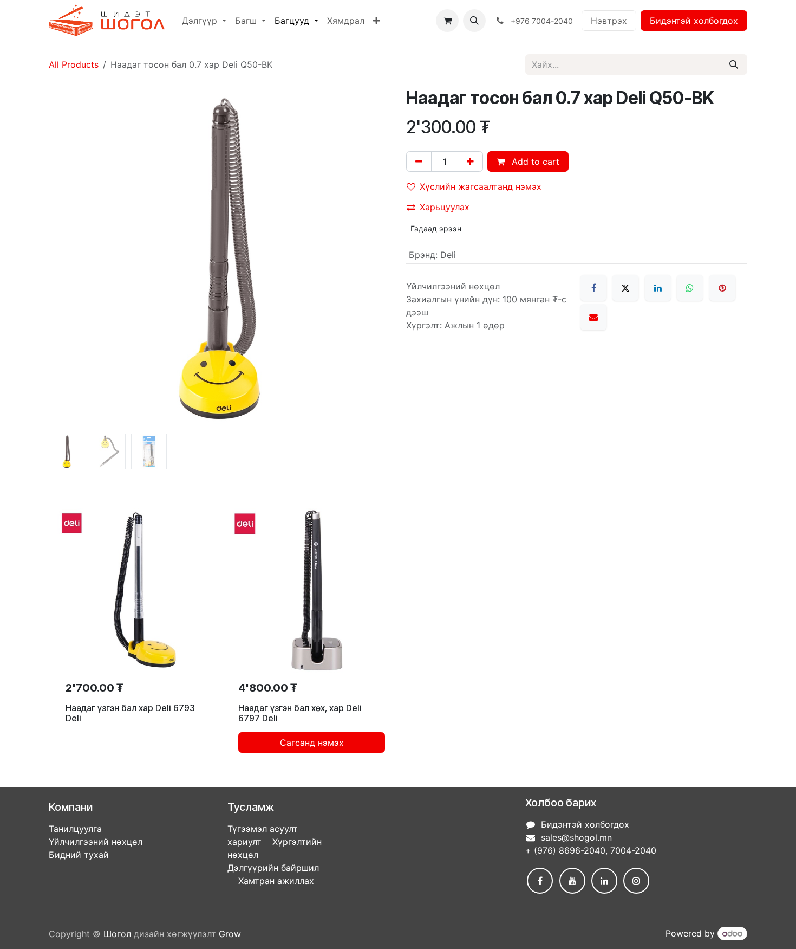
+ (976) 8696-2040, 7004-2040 (590, 850)
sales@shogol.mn (576, 837)
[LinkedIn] (658, 288)
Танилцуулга (75, 828)
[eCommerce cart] (447, 20)
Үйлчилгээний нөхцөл (95, 841)
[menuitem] (204, 20)
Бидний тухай (79, 854)
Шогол (117, 933)
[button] (474, 20)
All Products (74, 64)
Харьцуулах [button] (444, 207)
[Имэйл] (593, 317)
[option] (398, 634)
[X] (625, 288)
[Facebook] (593, 288)
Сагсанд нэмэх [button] (312, 742)
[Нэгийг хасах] (419, 161)
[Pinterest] (722, 288)
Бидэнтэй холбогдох (694, 20)
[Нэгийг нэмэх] (470, 161)
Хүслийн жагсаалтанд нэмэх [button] (480, 186)
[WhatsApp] (690, 288)
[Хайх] (733, 64)
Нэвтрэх (609, 20)
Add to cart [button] (534, 161)
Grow (230, 933)
